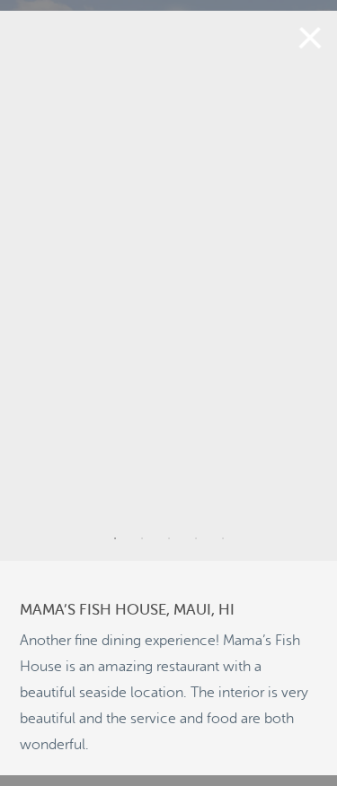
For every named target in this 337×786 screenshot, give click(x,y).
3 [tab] (169, 538)
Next (311, 285)
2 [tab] (142, 538)
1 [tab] (115, 538)
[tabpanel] (168, 286)
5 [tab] (223, 538)
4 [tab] (196, 538)
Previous (25, 285)
